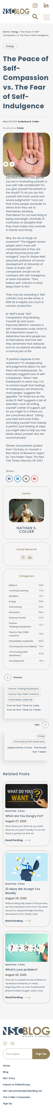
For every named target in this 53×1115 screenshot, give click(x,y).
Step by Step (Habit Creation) (26, 634)
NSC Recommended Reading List (22, 1091)
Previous (18, 677)
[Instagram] (23, 557)
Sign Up (7, 1103)
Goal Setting (26, 606)
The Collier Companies (16, 1097)
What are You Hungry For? (24, 816)
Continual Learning (26, 590)
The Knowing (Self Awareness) (26, 653)
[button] (46, 17)
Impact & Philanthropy (16, 1084)
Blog (5, 1072)
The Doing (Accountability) (26, 646)
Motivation (26, 612)
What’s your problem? (21, 970)
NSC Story (9, 1078)
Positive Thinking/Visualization (26, 625)
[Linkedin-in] (12, 1043)
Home (6, 31)
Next (37, 724)
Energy (14, 31)
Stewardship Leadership (26, 641)
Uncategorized (26, 660)
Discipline (26, 596)
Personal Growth (26, 617)
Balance (26, 585)
